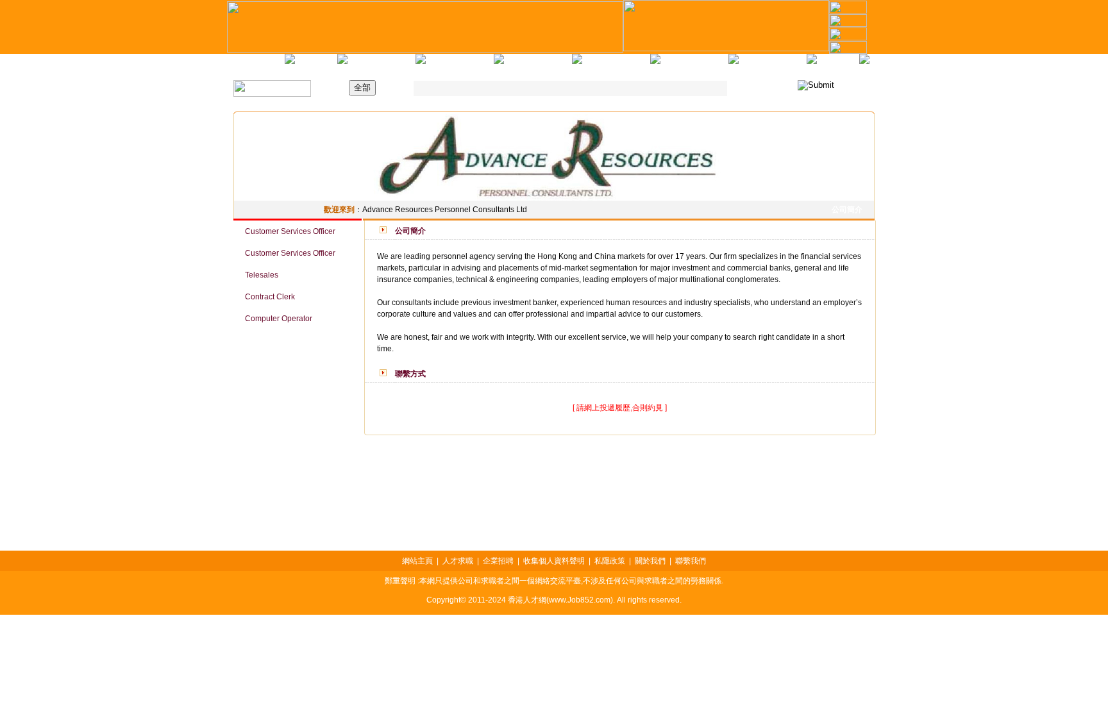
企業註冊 (611, 64)
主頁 (259, 64)
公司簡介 (845, 209)
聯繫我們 (833, 64)
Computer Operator (272, 318)
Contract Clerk (264, 296)
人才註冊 (690, 64)
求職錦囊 (455, 64)
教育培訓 (533, 64)
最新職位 (311, 64)
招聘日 (377, 64)
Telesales (255, 275)
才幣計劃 (768, 64)
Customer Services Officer (284, 231)
